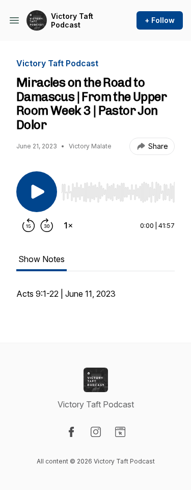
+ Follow (160, 20)
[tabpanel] (95, 299)
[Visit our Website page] (120, 432)
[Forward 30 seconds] (47, 225)
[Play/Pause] (36, 191)
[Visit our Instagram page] (96, 432)
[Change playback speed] (68, 225)
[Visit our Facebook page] (71, 432)
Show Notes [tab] (41, 259)
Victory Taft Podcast (72, 21)
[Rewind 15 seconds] (28, 225)
